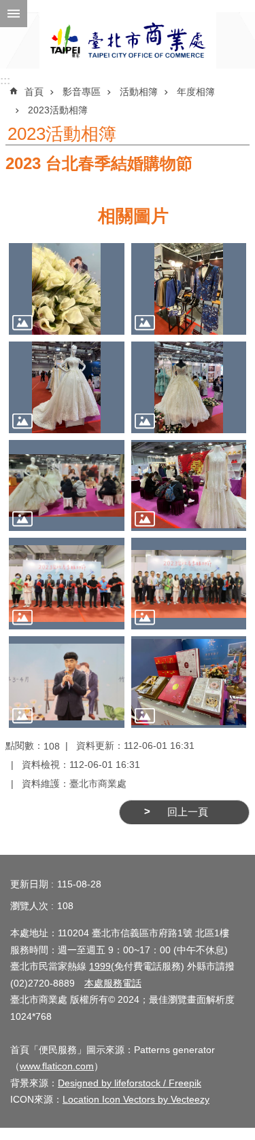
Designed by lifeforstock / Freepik (129, 1083)
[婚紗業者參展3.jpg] (189, 387)
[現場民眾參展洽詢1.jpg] (66, 486)
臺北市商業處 (127, 40)
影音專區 (82, 91)
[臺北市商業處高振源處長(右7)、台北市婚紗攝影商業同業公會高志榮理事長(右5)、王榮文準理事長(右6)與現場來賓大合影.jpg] (189, 583)
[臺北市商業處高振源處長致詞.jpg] (66, 682)
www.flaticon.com (57, 1066)
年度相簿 (196, 91)
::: (5, 80)
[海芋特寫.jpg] (66, 289)
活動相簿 (139, 91)
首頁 (34, 91)
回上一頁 (187, 812)
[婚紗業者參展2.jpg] (66, 387)
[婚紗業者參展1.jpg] (189, 289)
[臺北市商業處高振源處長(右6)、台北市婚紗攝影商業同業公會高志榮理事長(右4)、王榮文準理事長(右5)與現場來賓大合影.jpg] (66, 583)
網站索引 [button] (13, 13)
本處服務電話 (112, 983)
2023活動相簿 (58, 110)
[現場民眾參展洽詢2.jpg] (189, 486)
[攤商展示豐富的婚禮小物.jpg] (189, 682)
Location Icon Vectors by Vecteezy (136, 1099)
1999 (100, 966)
